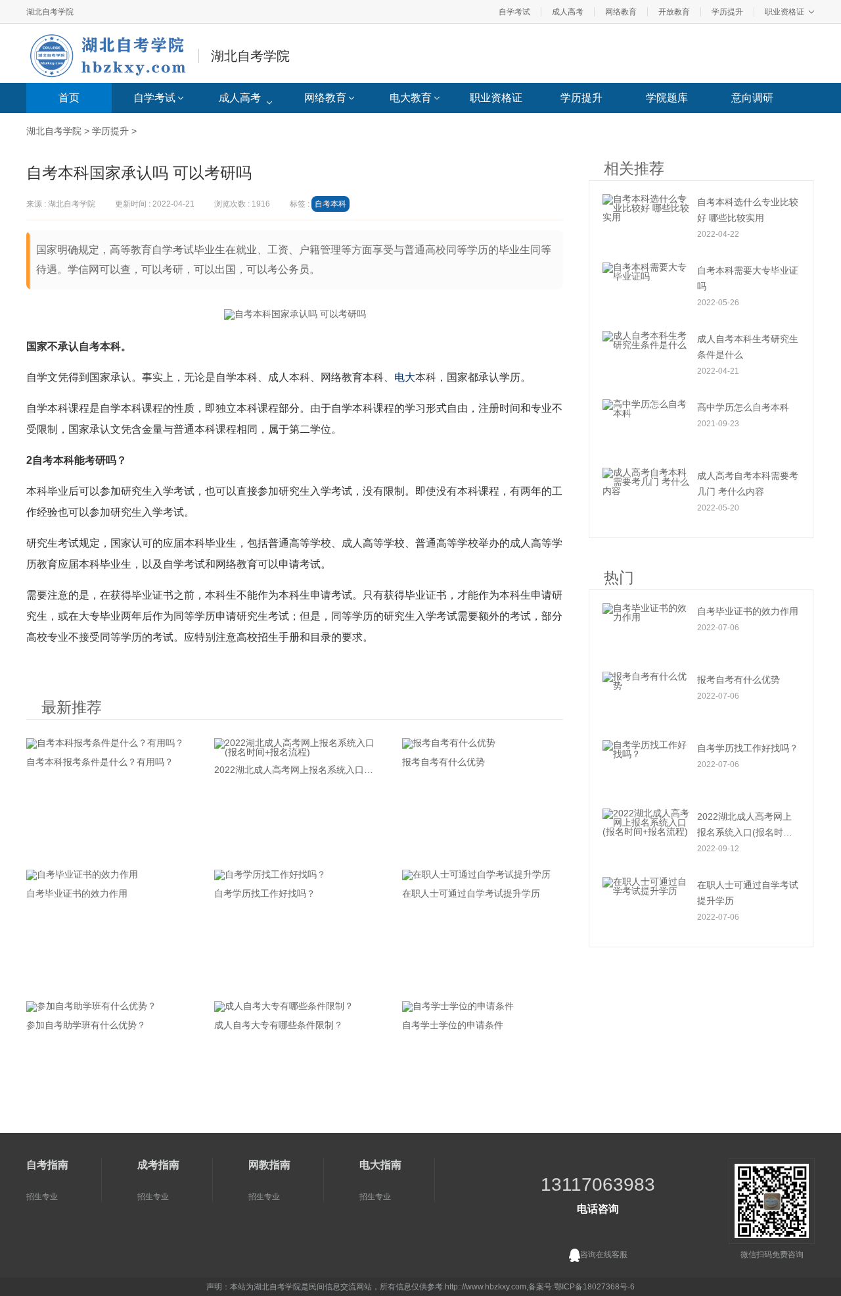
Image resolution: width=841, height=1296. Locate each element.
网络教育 (621, 11)
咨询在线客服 (603, 1254)
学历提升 (727, 11)
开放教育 (674, 11)
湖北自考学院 (50, 11)
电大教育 (411, 97)
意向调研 (752, 97)
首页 (69, 97)
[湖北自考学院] (111, 54)
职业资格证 (784, 11)
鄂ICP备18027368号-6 (594, 1286)
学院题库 (667, 97)
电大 (404, 377)
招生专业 (42, 1196)
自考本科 (330, 204)
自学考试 (514, 11)
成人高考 (567, 11)
